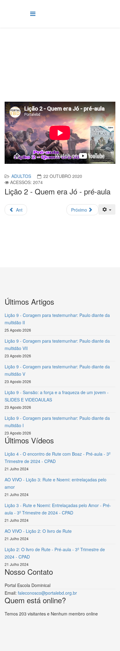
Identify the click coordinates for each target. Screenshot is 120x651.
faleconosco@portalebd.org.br (47, 593)
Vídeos (80, 51)
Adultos (21, 176)
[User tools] (107, 209)
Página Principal (52, 51)
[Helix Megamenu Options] (32, 13)
